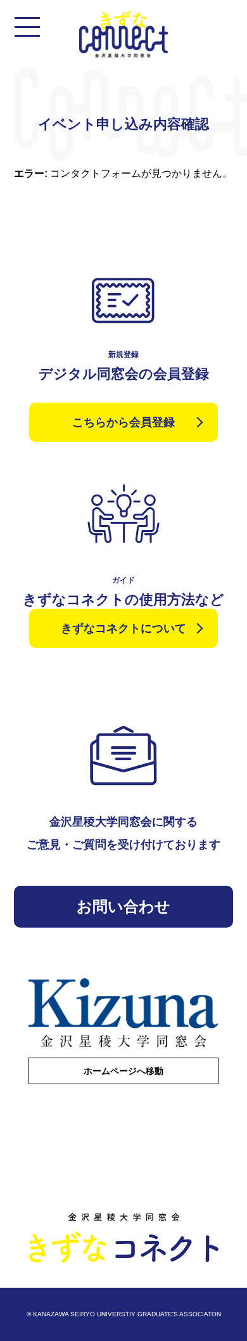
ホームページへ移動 (123, 1071)
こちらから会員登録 (123, 422)
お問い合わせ (123, 906)
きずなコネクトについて (123, 628)
